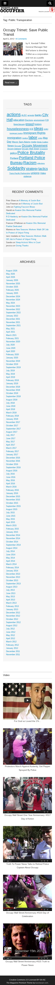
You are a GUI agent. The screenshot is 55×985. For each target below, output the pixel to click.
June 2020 (10, 348)
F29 (47, 120)
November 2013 (13, 577)
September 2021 (13, 325)
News (10, 145)
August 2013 (11, 587)
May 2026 (10, 274)
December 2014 (13, 535)
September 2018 (13, 396)
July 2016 (10, 474)
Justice (25, 138)
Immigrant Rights (34, 133)
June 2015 (10, 516)
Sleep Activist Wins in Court (28, 242)
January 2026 (12, 280)
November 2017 (13, 422)
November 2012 (13, 616)
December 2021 (13, 319)
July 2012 (10, 629)
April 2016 (10, 484)
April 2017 (10, 445)
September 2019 (13, 367)
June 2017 (10, 438)
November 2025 (13, 284)
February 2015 (12, 529)
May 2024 (10, 303)
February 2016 (12, 490)
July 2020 (10, 345)
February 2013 (12, 606)
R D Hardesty (12, 217)
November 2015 (13, 500)
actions (14, 114)
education (18, 119)
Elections (29, 120)
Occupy (17, 146)
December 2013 (13, 574)
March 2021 (11, 335)
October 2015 (12, 503)
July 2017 (10, 435)
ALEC (24, 115)
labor (33, 137)
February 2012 (12, 645)
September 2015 (13, 506)
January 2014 (12, 571)
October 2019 (12, 364)
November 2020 (13, 342)
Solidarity (16, 168)
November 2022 (13, 309)
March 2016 (11, 487)
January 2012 (12, 648)
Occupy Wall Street (30, 149)
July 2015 (10, 513)
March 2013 (11, 603)
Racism (30, 162)
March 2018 (11, 413)
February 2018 (12, 416)
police (13, 153)
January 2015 (12, 532)
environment (39, 120)
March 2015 (11, 525)
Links (40, 138)
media (33, 142)
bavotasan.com (41, 983)
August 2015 (11, 509)
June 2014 (10, 555)
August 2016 (11, 471)
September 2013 (13, 584)
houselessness (18, 128)
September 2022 (13, 313)
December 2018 (13, 387)
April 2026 (10, 277)
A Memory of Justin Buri (29, 201)
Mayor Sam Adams (21, 142)
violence (27, 176)
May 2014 (10, 558)
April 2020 (10, 351)
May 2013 (10, 597)
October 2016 (12, 464)
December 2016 (13, 458)
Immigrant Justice (16, 133)
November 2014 (13, 538)
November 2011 (13, 655)
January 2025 (12, 293)
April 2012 (10, 638)
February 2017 (12, 451)
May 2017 (10, 442)
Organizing (44, 149)
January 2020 (12, 358)
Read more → (11, 82)
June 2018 (10, 406)
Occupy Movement (35, 145)
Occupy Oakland (14, 149)
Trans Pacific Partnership (19, 173)
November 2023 (13, 306)
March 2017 (11, 448)
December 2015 (13, 496)
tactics (43, 169)
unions (35, 173)
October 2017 (12, 426)
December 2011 (13, 651)
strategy (32, 169)
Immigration (14, 137)
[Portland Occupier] (27, 9)
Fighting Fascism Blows (24, 207)
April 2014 (10, 561)
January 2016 (12, 493)
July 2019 (10, 371)
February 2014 (12, 568)
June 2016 (10, 477)
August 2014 (11, 548)
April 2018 (10, 409)
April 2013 (10, 600)
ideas (38, 128)
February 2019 (12, 380)
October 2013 (12, 580)
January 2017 (12, 455)
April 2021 (10, 332)
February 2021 (12, 338)
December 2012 (13, 613)
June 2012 (10, 632)
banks (38, 115)
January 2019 (12, 383)
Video (43, 173)
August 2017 (11, 432)
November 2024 (13, 300)
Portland (14, 158)
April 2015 (10, 522)
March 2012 (11, 642)
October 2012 (12, 619)
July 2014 (10, 551)
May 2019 (10, 374)
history (38, 124)
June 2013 (10, 593)
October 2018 (12, 393)
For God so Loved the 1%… (27, 721)
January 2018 (12, 419)
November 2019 (13, 361)
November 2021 (13, 322)
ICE (31, 129)
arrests (31, 115)
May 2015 (10, 519)
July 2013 (10, 590)
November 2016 (13, 461)
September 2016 (13, 467)
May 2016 (10, 480)
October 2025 (12, 287)
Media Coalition (42, 142)
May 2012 (10, 635)
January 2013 (12, 609)
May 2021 (10, 329)
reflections (41, 163)
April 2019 (10, 377)
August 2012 (11, 626)
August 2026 (11, 271)
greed (29, 124)
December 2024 (13, 296)
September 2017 (13, 429)
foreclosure (19, 124)
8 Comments (21, 39)
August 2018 (11, 400)
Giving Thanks (22, 246)
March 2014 (11, 564)
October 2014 (12, 542)
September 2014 (13, 545)
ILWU (46, 129)
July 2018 (10, 403)
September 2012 (13, 622)
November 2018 (13, 390)
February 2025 (12, 290)
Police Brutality (31, 152)
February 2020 (12, 354)
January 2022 (12, 316)
